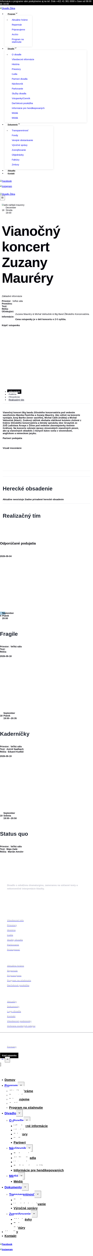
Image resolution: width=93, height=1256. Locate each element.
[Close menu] (0, 1064)
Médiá (13, 1176)
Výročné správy (26, 1208)
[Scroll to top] (2, 1059)
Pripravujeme (19, 1099)
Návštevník (17, 1148)
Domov (10, 1080)
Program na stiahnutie (26, 1107)
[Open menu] (2, 197)
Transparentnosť (21, 1194)
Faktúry (19, 1227)
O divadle (16, 1120)
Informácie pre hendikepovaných (39, 1170)
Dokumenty (13, 1187)
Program (11, 1085)
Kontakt (11, 173)
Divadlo (10, 1113)
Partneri (20, 1142)
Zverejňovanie (20, 1214)
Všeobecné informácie (31, 1126)
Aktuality (11, 171)
